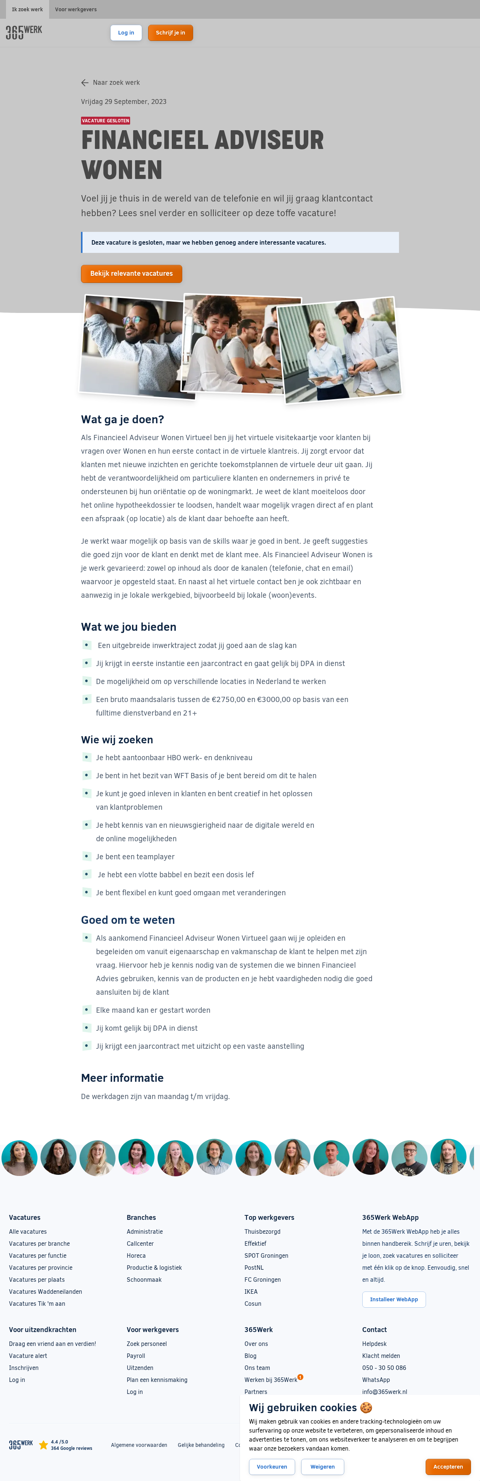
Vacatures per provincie (40, 1267)
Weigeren (322, 1466)
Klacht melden (381, 1355)
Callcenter (140, 1243)
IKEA (251, 1291)
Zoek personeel (147, 1343)
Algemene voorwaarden (139, 1444)
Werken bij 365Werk (270, 1379)
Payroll (136, 1355)
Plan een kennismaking (157, 1379)
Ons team (257, 1367)
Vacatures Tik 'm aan (37, 1303)
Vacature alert (28, 1355)
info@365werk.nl (384, 1391)
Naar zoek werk (116, 82)
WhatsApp (376, 1379)
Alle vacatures (28, 1231)
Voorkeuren (272, 1466)
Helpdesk (374, 1343)
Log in (126, 32)
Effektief (255, 1243)
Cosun (252, 1303)
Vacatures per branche (39, 1243)
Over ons (256, 1343)
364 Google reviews (71, 1448)
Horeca (136, 1255)
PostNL (254, 1267)
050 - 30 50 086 (384, 1367)
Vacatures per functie (37, 1255)
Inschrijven (24, 1367)
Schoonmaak (144, 1279)
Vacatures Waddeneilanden (45, 1291)
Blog (250, 1355)
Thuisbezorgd (262, 1231)
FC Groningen (262, 1279)
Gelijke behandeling (201, 1444)
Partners (255, 1391)
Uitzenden (140, 1367)
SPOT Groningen (266, 1255)
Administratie (145, 1231)
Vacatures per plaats (37, 1279)
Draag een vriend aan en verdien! (52, 1343)
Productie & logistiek (154, 1267)
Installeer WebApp (394, 1299)
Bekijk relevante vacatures (131, 273)
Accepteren (448, 1466)
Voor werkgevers (76, 9)
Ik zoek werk (27, 9)
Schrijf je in (170, 32)
